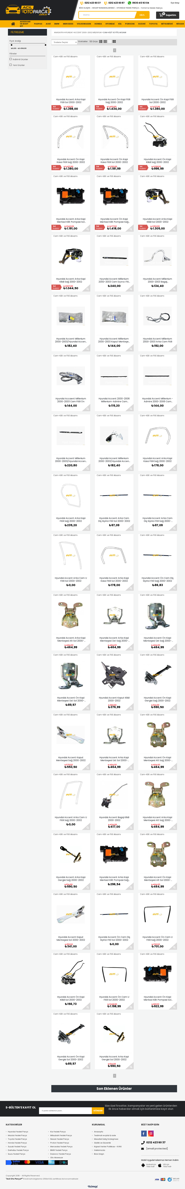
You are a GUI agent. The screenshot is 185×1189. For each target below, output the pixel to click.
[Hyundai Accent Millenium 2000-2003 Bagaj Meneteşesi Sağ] (157, 256)
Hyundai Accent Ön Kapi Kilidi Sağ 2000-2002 (157, 161)
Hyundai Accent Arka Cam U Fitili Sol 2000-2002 (71, 579)
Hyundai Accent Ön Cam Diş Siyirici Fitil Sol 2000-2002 (114, 938)
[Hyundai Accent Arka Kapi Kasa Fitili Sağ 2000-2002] (157, 435)
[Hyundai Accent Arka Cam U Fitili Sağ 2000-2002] (71, 794)
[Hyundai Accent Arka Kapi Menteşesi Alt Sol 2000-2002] (71, 615)
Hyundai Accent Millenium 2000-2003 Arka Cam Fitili (157, 340)
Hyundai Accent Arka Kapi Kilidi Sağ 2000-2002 (70, 280)
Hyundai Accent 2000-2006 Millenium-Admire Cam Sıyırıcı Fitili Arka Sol (114, 400)
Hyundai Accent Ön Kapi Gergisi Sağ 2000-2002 (157, 699)
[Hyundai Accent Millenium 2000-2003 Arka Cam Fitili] (157, 316)
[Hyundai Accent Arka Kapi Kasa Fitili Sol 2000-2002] (114, 555)
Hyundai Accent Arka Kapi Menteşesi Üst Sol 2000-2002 (114, 759)
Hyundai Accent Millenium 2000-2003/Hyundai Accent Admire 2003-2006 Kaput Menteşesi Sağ (71, 340)
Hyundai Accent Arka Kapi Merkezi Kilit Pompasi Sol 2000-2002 (70, 220)
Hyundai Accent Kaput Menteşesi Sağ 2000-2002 (71, 759)
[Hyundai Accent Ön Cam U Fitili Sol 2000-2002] (114, 974)
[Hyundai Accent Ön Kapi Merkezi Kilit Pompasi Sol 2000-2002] (157, 974)
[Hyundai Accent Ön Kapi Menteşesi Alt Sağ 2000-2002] (157, 735)
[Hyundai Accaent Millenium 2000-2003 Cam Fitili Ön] (71, 376)
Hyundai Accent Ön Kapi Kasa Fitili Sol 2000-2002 (114, 161)
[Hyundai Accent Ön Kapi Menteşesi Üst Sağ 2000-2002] (157, 615)
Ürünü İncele (86, 108)
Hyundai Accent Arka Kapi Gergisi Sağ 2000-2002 (70, 879)
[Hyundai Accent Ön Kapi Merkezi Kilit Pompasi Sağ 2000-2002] (114, 196)
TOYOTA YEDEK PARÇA (151, 8)
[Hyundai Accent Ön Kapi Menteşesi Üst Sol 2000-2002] (71, 675)
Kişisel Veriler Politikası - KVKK (108, 1146)
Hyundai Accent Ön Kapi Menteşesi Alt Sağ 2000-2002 (157, 759)
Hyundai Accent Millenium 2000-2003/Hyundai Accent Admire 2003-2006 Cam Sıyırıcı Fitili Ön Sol (71, 460)
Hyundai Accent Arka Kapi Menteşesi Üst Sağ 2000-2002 (114, 639)
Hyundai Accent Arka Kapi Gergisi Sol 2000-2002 (114, 1058)
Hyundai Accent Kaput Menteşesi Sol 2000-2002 (71, 938)
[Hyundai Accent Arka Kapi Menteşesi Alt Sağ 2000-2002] (157, 794)
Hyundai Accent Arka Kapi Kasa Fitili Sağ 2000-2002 (157, 460)
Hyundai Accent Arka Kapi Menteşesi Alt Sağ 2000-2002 (157, 819)
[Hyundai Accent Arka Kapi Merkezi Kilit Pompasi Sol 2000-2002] (71, 196)
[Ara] (141, 15)
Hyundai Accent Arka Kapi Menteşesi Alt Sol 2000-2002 (70, 639)
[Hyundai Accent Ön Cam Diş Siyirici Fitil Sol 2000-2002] (114, 914)
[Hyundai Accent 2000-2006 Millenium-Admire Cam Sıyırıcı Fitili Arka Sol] (114, 376)
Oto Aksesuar (56, 1157)
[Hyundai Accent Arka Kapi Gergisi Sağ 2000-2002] (71, 854)
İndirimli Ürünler (20, 59)
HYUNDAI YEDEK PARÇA (128, 8)
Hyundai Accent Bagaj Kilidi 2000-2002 (114, 819)
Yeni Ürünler (19, 65)
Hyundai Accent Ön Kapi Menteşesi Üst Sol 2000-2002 (70, 699)
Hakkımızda (99, 1150)
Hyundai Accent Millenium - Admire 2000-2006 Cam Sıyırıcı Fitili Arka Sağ (157, 400)
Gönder (97, 1110)
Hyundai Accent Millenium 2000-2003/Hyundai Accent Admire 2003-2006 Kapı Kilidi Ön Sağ (114, 460)
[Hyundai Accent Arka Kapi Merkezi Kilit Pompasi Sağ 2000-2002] (114, 854)
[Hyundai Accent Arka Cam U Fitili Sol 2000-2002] (71, 555)
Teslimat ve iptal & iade (105, 1135)
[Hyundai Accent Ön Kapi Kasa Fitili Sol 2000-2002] (114, 136)
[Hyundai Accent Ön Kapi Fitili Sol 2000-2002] (157, 76)
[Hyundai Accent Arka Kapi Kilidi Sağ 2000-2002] (71, 256)
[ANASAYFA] (12, 23)
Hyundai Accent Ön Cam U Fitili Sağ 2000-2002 (158, 938)
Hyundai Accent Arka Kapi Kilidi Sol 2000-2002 (157, 220)
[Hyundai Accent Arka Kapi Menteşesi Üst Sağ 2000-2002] (114, 615)
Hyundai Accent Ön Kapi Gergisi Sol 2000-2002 (70, 1058)
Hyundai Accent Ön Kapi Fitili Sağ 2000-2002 (114, 101)
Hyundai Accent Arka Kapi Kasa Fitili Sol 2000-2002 (114, 579)
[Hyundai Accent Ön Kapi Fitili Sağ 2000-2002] (114, 76)
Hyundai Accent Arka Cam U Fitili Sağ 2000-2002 (71, 819)
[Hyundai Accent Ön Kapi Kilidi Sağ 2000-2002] (157, 136)
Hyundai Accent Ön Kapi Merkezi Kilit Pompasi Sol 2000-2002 (157, 998)
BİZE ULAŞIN (84, 8)
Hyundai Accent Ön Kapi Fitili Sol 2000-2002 (157, 101)
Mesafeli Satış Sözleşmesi (106, 1139)
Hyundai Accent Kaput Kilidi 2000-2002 (114, 699)
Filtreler (13, 53)
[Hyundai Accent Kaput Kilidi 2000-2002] (114, 675)
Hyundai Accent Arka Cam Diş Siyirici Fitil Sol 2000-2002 (114, 520)
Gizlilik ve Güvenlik (102, 1143)
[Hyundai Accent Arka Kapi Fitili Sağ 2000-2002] (71, 495)
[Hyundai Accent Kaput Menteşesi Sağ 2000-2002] (71, 735)
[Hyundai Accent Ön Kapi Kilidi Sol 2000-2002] (71, 974)
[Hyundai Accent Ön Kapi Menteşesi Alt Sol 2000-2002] (157, 854)
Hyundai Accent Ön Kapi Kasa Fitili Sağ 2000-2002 (71, 161)
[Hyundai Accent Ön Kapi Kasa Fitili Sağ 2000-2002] (71, 136)
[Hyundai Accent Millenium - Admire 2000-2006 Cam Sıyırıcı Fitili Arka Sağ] (157, 376)
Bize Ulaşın (99, 1154)
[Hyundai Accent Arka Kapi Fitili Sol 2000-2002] (71, 76)
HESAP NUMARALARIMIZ (103, 8)
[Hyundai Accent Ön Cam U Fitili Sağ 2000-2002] (157, 914)
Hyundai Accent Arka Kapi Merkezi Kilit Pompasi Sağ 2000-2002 (114, 879)
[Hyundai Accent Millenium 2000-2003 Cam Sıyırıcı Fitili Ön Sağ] (114, 256)
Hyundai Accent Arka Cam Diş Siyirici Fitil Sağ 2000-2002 (157, 520)
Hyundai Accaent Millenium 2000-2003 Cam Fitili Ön (71, 400)
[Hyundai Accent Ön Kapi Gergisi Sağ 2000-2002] (157, 675)
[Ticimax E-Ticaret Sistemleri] (92, 1186)
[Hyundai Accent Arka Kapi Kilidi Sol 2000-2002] (157, 196)
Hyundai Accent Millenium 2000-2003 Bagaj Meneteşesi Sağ (157, 280)
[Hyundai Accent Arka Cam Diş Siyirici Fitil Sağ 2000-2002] (157, 495)
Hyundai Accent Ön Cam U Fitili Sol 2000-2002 (114, 998)
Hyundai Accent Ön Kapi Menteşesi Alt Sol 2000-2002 (157, 879)
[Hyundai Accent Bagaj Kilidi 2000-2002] (114, 794)
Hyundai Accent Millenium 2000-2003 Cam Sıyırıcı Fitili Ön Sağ (114, 280)
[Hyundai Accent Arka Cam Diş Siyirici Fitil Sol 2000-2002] (114, 495)
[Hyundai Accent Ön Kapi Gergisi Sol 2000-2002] (71, 1034)
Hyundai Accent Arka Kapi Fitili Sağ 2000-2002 (70, 520)
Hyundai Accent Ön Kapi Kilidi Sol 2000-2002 (70, 998)
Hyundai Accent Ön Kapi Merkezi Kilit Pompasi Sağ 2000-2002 (114, 220)
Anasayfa (98, 1132)
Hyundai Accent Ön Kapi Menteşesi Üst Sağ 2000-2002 (157, 639)
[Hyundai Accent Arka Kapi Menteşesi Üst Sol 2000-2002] (114, 735)
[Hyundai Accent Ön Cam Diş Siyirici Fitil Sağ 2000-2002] (157, 555)
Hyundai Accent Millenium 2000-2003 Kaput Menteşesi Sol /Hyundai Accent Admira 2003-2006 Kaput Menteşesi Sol (114, 340)
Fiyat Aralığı (15, 40)
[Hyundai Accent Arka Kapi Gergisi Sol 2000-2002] (114, 1034)
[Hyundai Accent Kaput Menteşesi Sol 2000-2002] (71, 914)
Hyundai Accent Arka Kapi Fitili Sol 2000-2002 (70, 101)
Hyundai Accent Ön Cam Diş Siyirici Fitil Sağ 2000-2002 (157, 579)
